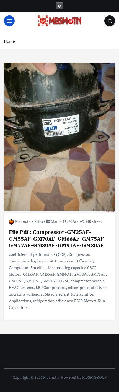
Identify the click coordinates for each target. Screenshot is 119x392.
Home (9, 41)
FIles (38, 221)
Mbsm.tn (23, 221)
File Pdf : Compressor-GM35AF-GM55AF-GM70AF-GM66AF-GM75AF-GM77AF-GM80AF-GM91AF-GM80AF (57, 238)
